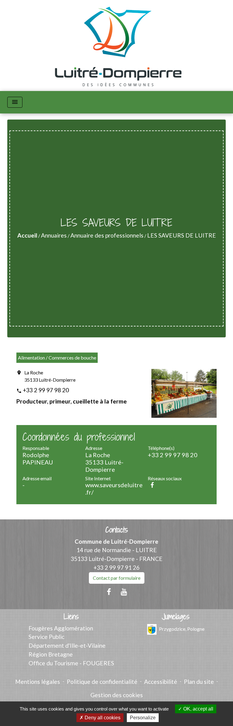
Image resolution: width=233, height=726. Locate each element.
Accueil (27, 235)
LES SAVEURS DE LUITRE (181, 235)
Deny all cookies (101, 717)
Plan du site (199, 681)
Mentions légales (37, 681)
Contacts (116, 529)
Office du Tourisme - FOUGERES (71, 663)
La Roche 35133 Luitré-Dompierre (50, 376)
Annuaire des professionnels (107, 235)
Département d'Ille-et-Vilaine (67, 645)
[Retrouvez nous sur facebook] (152, 484)
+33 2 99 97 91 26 (116, 567)
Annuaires (54, 235)
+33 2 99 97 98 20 (46, 390)
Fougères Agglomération (61, 628)
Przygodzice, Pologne (181, 628)
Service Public (46, 636)
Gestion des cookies (116, 694)
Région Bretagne (51, 654)
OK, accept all (197, 708)
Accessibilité (160, 681)
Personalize (143, 717)
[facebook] (109, 591)
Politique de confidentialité (102, 681)
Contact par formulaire (116, 578)
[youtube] (124, 591)
